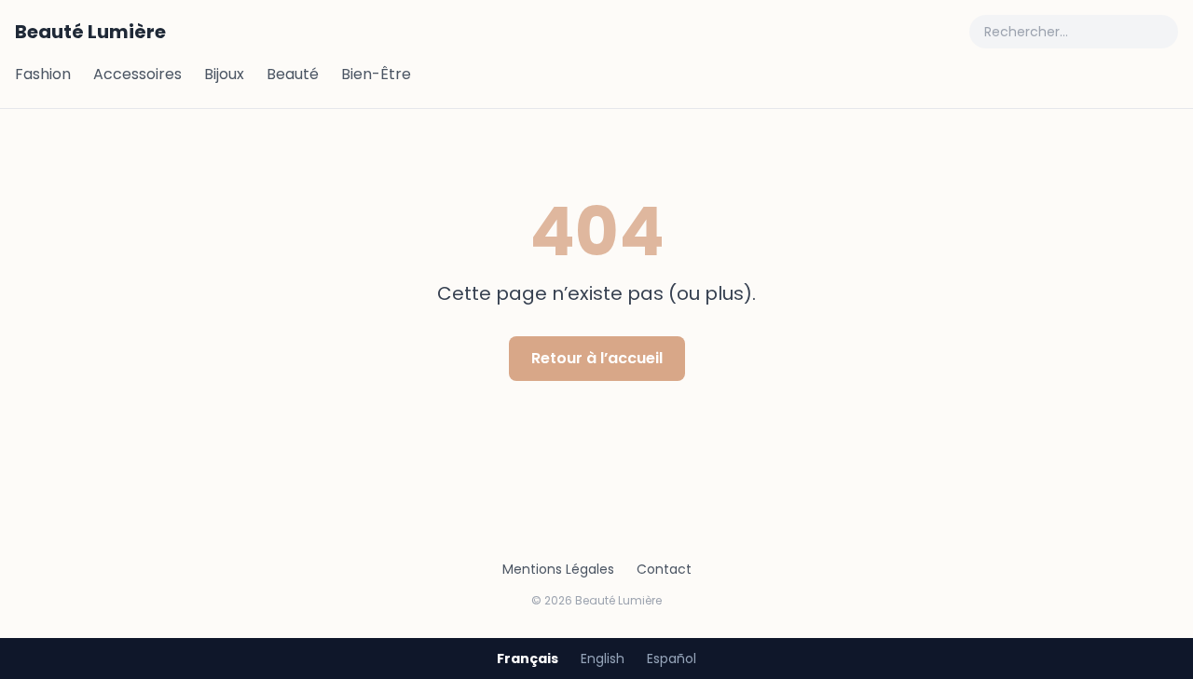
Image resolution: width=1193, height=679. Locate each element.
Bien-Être (376, 74)
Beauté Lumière (90, 32)
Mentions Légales (558, 569)
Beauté (293, 74)
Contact (664, 569)
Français (527, 658)
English (602, 658)
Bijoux (224, 74)
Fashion (43, 74)
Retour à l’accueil (597, 358)
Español (671, 658)
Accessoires (137, 74)
